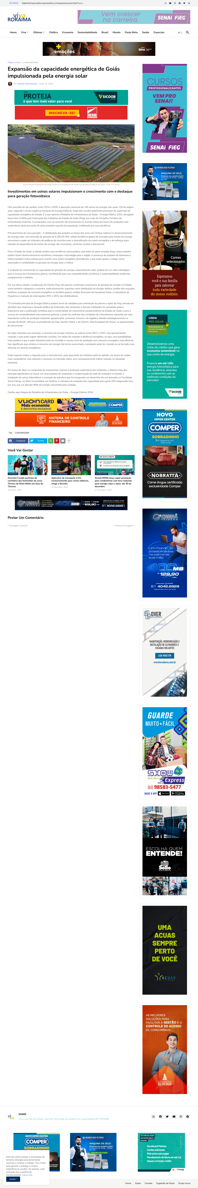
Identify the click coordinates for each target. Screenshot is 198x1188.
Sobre (138, 1183)
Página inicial (14, 62)
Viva (23, 32)
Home (13, 32)
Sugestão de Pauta (165, 1183)
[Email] (62, 440)
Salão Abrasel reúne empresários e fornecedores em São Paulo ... (53, 3)
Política (53, 32)
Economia (67, 32)
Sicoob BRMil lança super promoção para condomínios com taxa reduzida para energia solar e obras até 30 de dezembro (113, 482)
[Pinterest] (56, 440)
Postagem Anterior (18, 525)
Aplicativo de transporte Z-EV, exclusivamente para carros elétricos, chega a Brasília (70, 481)
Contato (148, 1183)
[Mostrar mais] (68, 440)
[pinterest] (187, 1116)
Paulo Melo (131, 32)
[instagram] (175, 3)
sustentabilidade (30, 62)
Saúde (145, 32)
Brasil (105, 32)
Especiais (159, 32)
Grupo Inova (184, 1183)
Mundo (117, 32)
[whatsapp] (165, 3)
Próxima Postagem (124, 525)
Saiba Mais (27, 1174)
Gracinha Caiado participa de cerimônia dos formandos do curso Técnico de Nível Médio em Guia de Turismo (25, 482)
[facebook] (180, 3)
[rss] (189, 3)
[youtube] (170, 3)
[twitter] (184, 3)
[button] (180, 32)
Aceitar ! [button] (13, 1179)
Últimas (37, 32)
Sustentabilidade (87, 32)
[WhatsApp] (50, 440)
